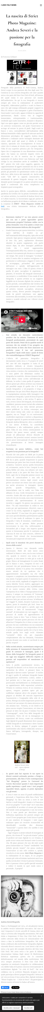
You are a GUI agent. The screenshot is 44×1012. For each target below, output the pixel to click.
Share (6, 987)
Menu (41, 5)
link (2, 206)
